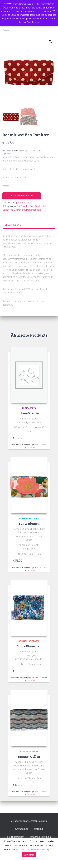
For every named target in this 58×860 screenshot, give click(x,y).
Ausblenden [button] (33, 22)
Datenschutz (22, 829)
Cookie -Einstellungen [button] (39, 849)
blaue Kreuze (29, 413)
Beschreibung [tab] (13, 225)
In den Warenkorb (19, 196)
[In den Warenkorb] (43, 437)
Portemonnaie (33, 210)
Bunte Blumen (29, 523)
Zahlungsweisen (15, 837)
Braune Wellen (29, 756)
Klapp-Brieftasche (22, 202)
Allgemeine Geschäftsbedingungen (29, 821)
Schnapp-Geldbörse (29, 641)
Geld (32, 206)
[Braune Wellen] (29, 718)
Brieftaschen (29, 408)
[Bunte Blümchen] (29, 608)
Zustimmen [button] (29, 855)
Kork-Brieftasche (29, 751)
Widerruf (38, 829)
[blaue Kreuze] (29, 375)
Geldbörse (7, 210)
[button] (50, 41)
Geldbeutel (40, 206)
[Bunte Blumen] (29, 485)
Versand (10, 154)
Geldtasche (19, 210)
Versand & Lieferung (40, 837)
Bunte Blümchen (29, 646)
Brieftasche (23, 206)
